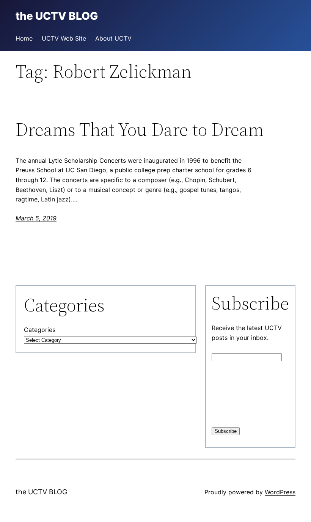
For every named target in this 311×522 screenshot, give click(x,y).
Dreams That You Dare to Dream (140, 129)
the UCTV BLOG (41, 492)
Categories (39, 329)
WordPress (280, 492)
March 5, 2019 (36, 218)
